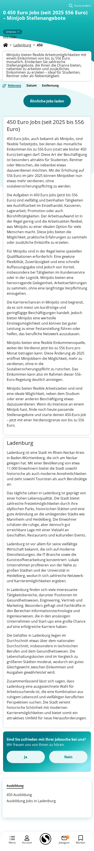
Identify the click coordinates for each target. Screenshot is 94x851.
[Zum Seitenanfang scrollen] (81, 824)
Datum (31, 85)
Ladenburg (22, 45)
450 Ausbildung (19, 794)
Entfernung (50, 85)
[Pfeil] (18, 32)
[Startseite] (5, 45)
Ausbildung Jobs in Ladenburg (31, 800)
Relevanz (14, 85)
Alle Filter (10, 37)
